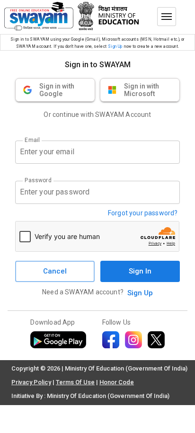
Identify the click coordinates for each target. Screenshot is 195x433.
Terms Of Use (75, 382)
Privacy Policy (31, 382)
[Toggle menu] (166, 16)
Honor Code (116, 382)
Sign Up (115, 46)
